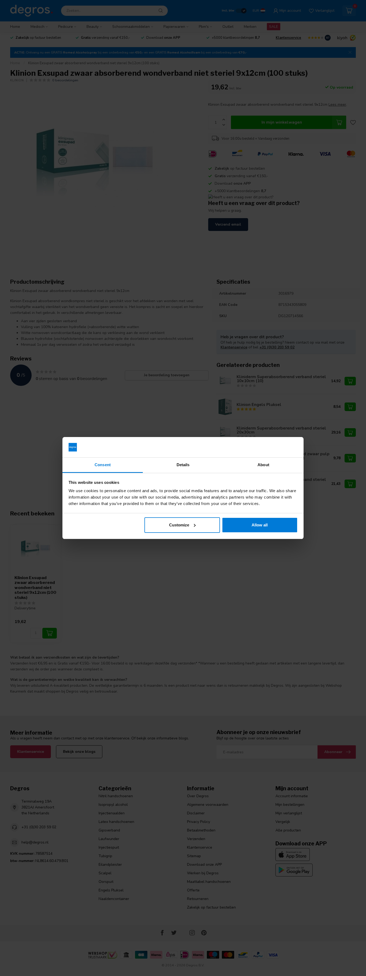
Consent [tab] (103, 464)
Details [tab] (183, 464)
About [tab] (263, 464)
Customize (179, 525)
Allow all (260, 525)
